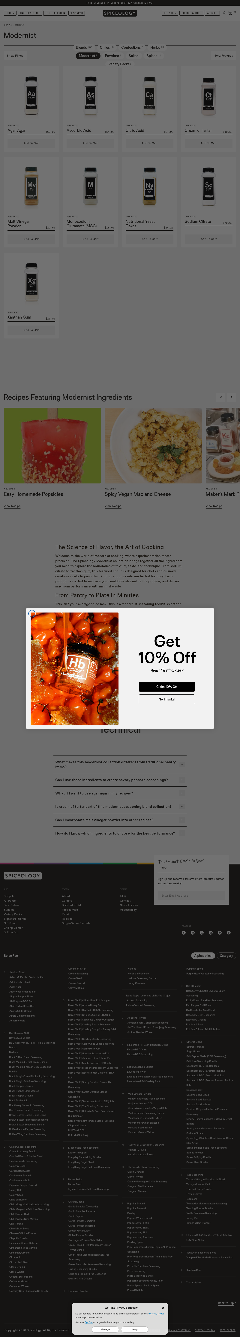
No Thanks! (167, 699)
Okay (135, 1329)
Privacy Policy (156, 1313)
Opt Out (89, 1322)
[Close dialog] (31, 613)
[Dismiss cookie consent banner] (163, 1308)
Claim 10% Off (166, 686)
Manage (105, 1329)
